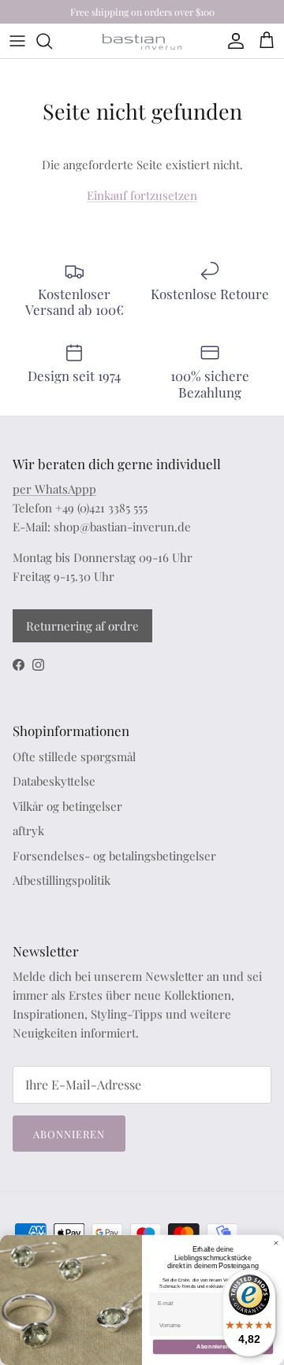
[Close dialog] (275, 1242)
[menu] (17, 41)
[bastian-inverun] (142, 41)
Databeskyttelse (54, 781)
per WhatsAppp (54, 489)
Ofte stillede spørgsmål (74, 756)
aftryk (28, 830)
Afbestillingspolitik (61, 880)
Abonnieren (69, 1134)
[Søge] (52, 41)
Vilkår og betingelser (67, 806)
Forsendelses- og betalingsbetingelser (114, 856)
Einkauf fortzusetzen (142, 195)
